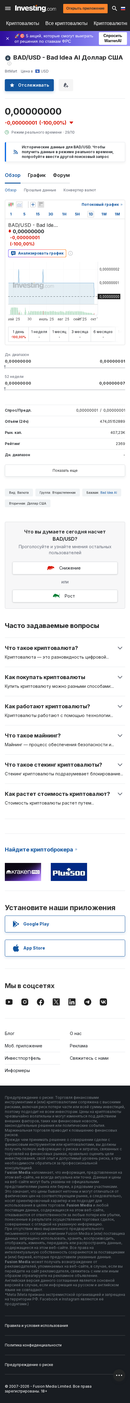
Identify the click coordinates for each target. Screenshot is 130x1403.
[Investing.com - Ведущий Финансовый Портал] (35, 8)
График (37, 175)
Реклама (79, 1045)
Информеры (17, 1070)
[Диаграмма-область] (19, 204)
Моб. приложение (23, 1045)
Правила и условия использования (36, 1325)
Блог (10, 1033)
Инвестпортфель (23, 1058)
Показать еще (65, 470)
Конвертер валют (79, 190)
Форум (61, 175)
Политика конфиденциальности (33, 1345)
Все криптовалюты (66, 23)
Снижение (70, 567)
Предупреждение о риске (29, 1364)
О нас (76, 1033)
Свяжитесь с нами (89, 1058)
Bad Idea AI (108, 492)
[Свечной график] (11, 204)
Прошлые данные (40, 190)
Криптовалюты (22, 23)
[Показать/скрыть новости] (40, 204)
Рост (70, 595)
